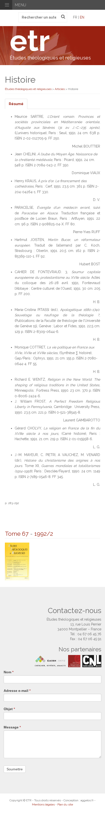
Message (12, 727)
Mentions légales (43, 804)
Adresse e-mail (17, 691)
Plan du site (65, 804)
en (82, 17)
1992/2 (43, 533)
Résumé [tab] (16, 104)
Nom (8, 672)
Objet (9, 709)
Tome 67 (17, 533)
